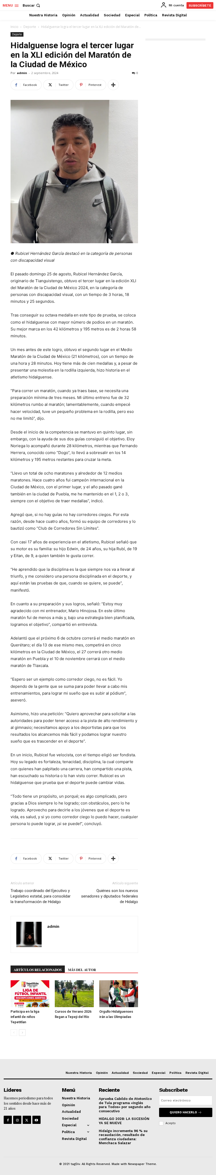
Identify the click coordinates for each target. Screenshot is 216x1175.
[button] (32, 5)
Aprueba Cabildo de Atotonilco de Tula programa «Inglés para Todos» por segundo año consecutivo (125, 1105)
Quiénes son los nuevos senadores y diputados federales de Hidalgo (109, 896)
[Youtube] (36, 1120)
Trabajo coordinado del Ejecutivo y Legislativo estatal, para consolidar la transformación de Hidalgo (41, 896)
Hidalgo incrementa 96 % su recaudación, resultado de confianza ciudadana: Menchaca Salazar (123, 1137)
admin (22, 73)
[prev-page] (14, 1032)
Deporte (29, 27)
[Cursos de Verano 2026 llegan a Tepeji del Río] (74, 993)
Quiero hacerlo (183, 1112)
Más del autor (82, 969)
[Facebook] (8, 1120)
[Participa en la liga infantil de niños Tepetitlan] (30, 993)
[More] (113, 85)
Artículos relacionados (38, 969)
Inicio (14, 27)
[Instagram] (17, 1120)
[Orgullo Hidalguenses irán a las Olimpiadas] (118, 993)
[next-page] (22, 1032)
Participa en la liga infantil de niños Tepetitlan (25, 1017)
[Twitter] (27, 1120)
